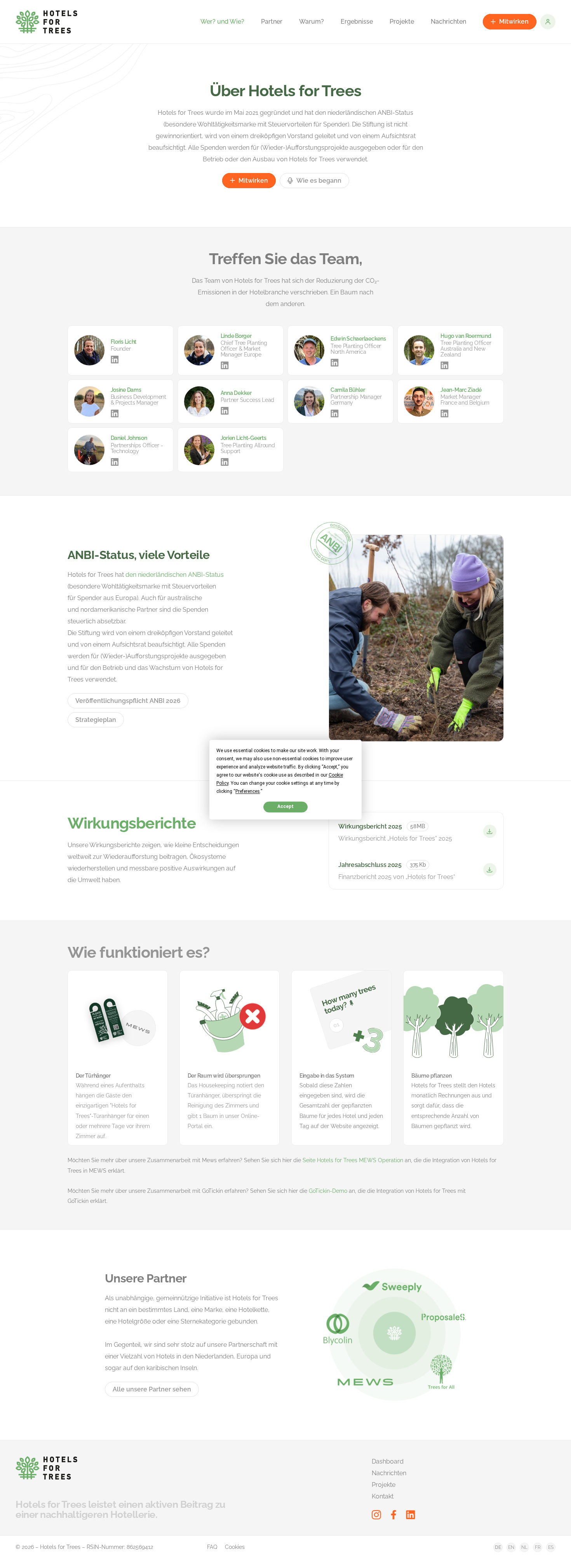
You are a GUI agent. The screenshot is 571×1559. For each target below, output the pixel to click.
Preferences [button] (247, 791)
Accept (285, 807)
